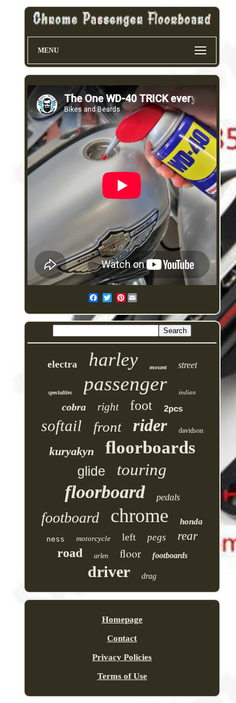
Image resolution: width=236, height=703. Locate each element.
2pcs (173, 408)
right (108, 407)
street (187, 365)
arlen (101, 556)
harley (113, 359)
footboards (169, 555)
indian (187, 392)
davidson (191, 430)
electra (62, 364)
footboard (70, 518)
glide (91, 471)
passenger (125, 384)
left (129, 537)
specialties (60, 392)
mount (158, 367)
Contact (122, 638)
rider (150, 425)
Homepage (122, 619)
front (107, 427)
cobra (74, 407)
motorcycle (93, 538)
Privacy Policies (122, 657)
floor (130, 553)
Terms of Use (122, 676)
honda (191, 521)
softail (61, 426)
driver (109, 571)
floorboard (105, 491)
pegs (156, 537)
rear (188, 536)
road (69, 553)
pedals (168, 497)
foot (141, 405)
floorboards (150, 447)
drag (148, 576)
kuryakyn (71, 451)
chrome (139, 515)
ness (55, 539)
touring (142, 469)
